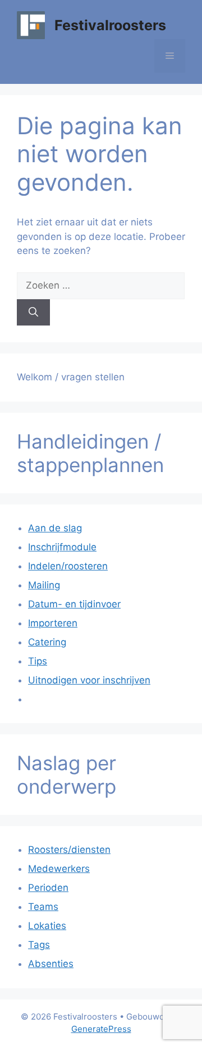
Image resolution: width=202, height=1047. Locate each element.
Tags (39, 944)
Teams (43, 906)
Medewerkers (59, 868)
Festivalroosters (110, 25)
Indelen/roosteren (68, 566)
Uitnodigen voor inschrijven (89, 680)
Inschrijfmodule (62, 547)
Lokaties (47, 925)
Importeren (52, 623)
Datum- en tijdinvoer (74, 604)
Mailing (44, 585)
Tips (37, 661)
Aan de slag (55, 528)
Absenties (51, 963)
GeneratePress (101, 1029)
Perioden (48, 887)
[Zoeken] (33, 312)
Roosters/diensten (69, 849)
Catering (47, 642)
